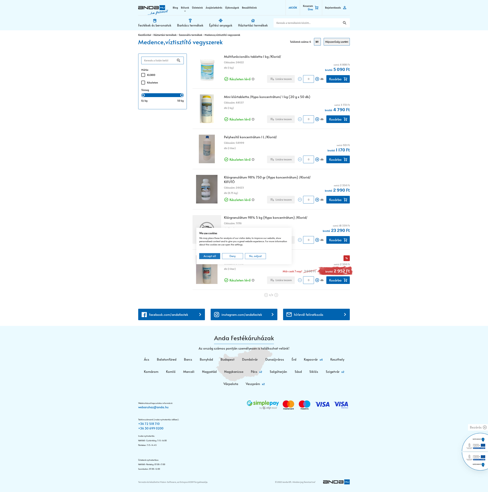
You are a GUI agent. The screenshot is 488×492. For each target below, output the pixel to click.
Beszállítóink (249, 7)
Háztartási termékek (253, 25)
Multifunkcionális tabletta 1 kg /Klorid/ (252, 56)
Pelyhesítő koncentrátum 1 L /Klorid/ (250, 137)
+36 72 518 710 (149, 423)
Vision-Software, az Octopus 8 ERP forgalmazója (183, 482)
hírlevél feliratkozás (308, 314)
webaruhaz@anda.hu (153, 407)
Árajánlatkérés (214, 7)
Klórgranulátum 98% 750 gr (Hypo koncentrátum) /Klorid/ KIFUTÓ (267, 179)
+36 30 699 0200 (150, 428)
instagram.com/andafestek (242, 314)
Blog (175, 7)
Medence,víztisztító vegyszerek (222, 35)
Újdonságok (232, 7)
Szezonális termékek (190, 35)
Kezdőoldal (144, 35)
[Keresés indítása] (344, 23)
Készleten (152, 82)
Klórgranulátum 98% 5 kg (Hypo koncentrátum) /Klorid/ (265, 217)
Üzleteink (197, 7)
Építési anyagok (220, 25)
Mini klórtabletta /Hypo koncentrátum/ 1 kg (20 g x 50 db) (267, 96)
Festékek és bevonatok (154, 25)
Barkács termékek (190, 25)
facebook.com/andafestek (168, 314)
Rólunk (185, 7)
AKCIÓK (293, 7)
